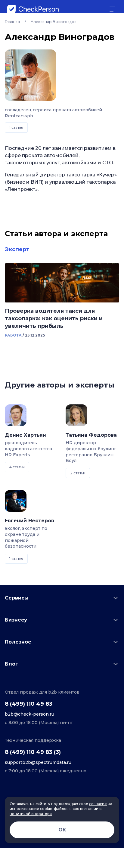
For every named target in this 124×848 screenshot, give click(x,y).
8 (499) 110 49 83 (28, 704)
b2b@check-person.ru (29, 714)
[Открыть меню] (113, 9)
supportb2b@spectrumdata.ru (38, 762)
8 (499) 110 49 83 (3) (33, 752)
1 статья (16, 127)
